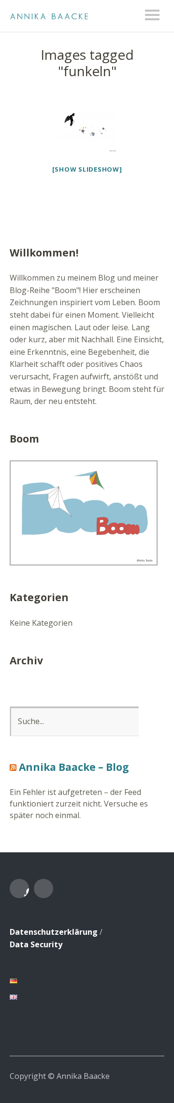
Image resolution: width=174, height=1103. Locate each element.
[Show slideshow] (87, 169)
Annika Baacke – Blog (74, 767)
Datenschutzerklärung (54, 932)
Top (154, 1075)
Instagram (43, 888)
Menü (152, 15)
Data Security (36, 944)
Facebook (19, 888)
